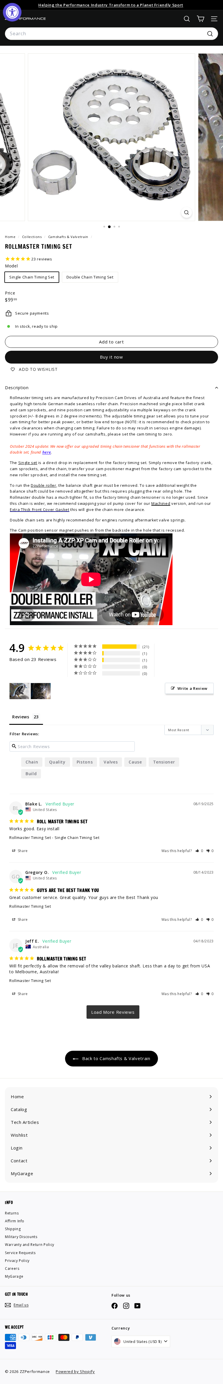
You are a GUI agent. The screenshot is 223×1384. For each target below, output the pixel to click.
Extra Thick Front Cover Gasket (39, 509)
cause (135, 762)
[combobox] (111, 33)
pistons (85, 762)
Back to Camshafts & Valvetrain (115, 1058)
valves (111, 762)
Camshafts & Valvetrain (68, 237)
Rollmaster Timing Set (30, 837)
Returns (12, 1213)
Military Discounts (21, 1236)
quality (57, 762)
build (31, 773)
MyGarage (14, 1276)
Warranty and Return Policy (29, 1244)
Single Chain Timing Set (31, 277)
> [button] (113, 1012)
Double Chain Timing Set (90, 277)
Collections (32, 237)
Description (17, 387)
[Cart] (200, 18)
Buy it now (111, 357)
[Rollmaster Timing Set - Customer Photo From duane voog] (41, 691)
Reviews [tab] (20, 717)
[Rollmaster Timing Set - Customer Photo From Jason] (19, 691)
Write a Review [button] (192, 688)
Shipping (13, 1228)
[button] (199, 850)
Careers (12, 1268)
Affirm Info (14, 1221)
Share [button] (22, 850)
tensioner (164, 762)
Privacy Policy (17, 1260)
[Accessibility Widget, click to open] (12, 12)
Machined (160, 503)
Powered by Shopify (75, 1371)
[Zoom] (186, 212)
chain (32, 762)
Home (11, 237)
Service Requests (20, 1252)
